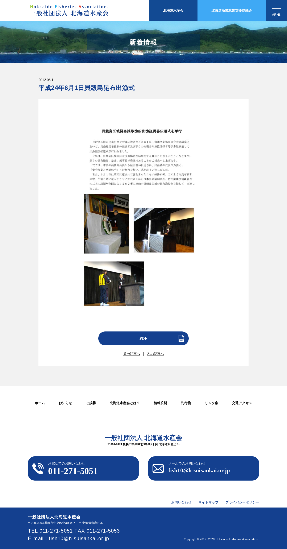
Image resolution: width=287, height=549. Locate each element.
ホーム (40, 403)
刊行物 (186, 403)
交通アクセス (242, 403)
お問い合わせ (181, 502)
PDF (143, 338)
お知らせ (65, 403)
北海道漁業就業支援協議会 (232, 10)
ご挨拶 (91, 403)
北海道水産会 (173, 10)
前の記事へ (131, 354)
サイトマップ (208, 502)
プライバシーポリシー (242, 502)
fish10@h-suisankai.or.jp (79, 538)
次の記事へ (155, 354)
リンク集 (211, 403)
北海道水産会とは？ (125, 403)
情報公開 (160, 403)
